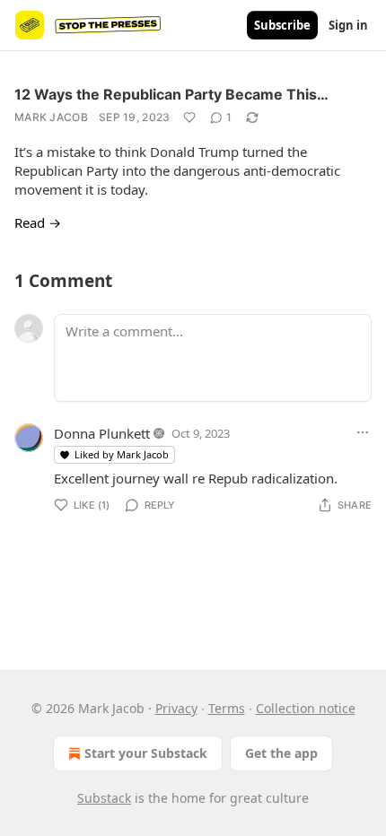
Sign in (348, 25)
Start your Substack (145, 753)
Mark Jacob (51, 117)
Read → (37, 222)
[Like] (189, 117)
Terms (226, 708)
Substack (104, 797)
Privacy (176, 708)
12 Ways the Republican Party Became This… (171, 94)
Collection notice (305, 708)
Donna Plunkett (102, 433)
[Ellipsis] (362, 432)
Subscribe (282, 25)
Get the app (281, 753)
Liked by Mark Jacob (122, 454)
